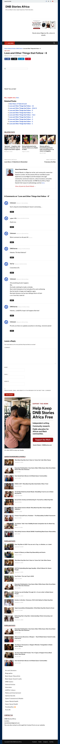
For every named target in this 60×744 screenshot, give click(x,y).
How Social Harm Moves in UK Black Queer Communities (31, 476)
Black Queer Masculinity (12, 676)
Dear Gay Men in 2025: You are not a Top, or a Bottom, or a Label (33, 544)
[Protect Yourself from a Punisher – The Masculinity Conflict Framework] (9, 516)
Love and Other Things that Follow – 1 (21, 123)
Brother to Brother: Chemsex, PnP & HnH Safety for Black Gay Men (34, 600)
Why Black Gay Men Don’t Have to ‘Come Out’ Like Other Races (33, 460)
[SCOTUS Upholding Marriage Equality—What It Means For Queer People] (9, 568)
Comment (7, 347)
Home (5, 48)
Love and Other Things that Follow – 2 (21, 121)
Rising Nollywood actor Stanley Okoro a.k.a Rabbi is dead (30, 147)
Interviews (8, 687)
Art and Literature (10, 670)
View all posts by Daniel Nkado (25, 186)
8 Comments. (24, 55)
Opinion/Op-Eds (10, 696)
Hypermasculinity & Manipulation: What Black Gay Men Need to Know (34, 608)
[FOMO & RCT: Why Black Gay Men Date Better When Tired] (9, 484)
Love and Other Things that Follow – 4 (21, 117)
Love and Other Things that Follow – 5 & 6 (22, 115)
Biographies (8, 673)
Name (6, 367)
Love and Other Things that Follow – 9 (21, 110)
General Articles (11, 48)
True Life (7, 710)
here (43, 183)
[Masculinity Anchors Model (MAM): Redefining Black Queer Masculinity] (9, 532)
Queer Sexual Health (11, 704)
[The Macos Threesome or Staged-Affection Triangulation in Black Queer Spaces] (9, 645)
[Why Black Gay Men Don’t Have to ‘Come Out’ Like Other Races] (9, 460)
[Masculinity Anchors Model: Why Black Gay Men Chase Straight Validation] (9, 508)
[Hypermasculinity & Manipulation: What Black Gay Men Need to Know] (9, 608)
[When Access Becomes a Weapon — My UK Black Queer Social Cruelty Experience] (9, 637)
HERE (11, 450)
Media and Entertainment (13, 693)
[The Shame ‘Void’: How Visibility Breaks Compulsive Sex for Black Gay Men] (9, 524)
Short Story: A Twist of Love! (18, 104)
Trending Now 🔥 (10, 707)
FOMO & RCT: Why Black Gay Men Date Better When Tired (31, 484)
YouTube (51, 741)
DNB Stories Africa (17, 6)
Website (6, 381)
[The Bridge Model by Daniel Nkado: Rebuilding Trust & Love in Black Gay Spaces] (9, 492)
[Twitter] (48, 1)
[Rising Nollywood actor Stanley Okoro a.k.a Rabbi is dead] (30, 140)
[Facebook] (46, 1)
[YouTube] (52, 1)
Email (6, 374)
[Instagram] (50, 1)
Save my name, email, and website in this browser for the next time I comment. (27, 390)
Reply (12, 211)
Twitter (40, 741)
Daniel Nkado (17, 55)
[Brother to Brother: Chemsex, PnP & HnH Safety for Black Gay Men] (9, 600)
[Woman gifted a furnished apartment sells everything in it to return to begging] (48, 140)
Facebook (34, 741)
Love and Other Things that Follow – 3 (21, 119)
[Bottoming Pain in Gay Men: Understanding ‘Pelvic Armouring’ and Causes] (9, 616)
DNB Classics (19, 48)
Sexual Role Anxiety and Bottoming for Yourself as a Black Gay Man (34, 499)
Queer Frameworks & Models (14, 698)
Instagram (45, 741)
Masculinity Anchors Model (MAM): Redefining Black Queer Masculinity (35, 531)
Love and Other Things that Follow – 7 (21, 112)
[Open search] (54, 43)
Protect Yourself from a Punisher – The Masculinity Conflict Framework (35, 515)
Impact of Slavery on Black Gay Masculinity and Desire (30, 552)
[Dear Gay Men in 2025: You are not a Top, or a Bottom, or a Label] (9, 544)
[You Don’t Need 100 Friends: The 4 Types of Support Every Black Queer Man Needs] (9, 653)
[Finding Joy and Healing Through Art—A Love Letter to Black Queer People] (9, 592)
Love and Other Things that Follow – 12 (21, 106)
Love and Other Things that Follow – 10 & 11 (23, 108)
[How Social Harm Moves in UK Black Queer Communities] (9, 476)
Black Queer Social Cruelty (13, 679)
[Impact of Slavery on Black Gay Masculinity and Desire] (9, 552)
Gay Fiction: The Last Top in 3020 (24, 576)
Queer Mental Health (11, 701)
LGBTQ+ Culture (10, 690)
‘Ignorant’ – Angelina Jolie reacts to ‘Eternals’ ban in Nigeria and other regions (12, 147)
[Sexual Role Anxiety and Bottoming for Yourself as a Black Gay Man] (9, 500)
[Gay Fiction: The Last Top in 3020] (9, 576)
